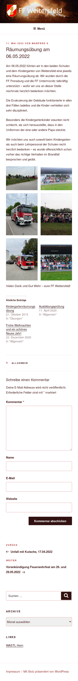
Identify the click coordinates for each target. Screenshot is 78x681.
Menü (41, 28)
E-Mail (10, 478)
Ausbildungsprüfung (51, 306)
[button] (22, 178)
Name (10, 457)
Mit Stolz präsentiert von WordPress (46, 671)
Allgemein (20, 362)
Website (11, 498)
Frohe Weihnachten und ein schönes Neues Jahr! (18, 329)
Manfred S (40, 43)
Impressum (13, 671)
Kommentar (15, 402)
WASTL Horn (14, 645)
